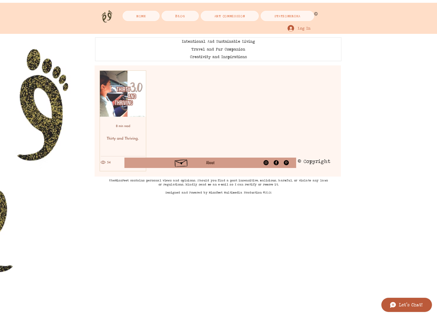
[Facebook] (276, 162)
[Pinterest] (286, 162)
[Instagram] (266, 162)
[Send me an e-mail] (181, 162)
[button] (287, 16)
